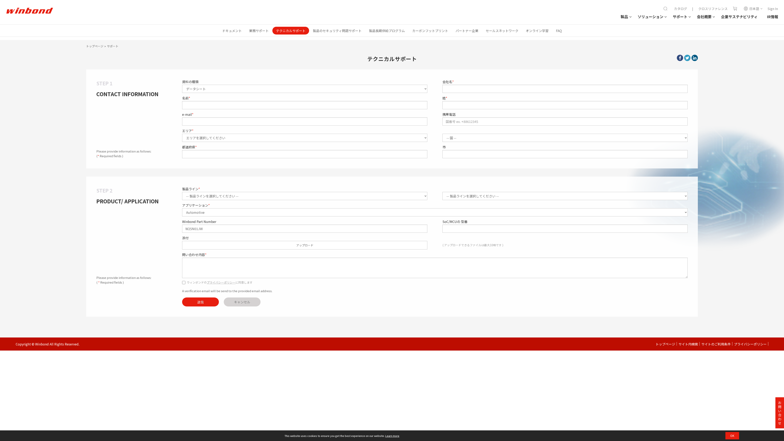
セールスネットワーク (502, 30)
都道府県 (189, 147)
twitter (687, 58)
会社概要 (704, 16)
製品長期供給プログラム (387, 30)
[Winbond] (29, 11)
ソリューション (650, 16)
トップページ (94, 46)
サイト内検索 (688, 344)
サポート (680, 16)
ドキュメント (232, 30)
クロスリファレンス (713, 8)
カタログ (680, 8)
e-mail (187, 114)
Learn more (392, 436)
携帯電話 (448, 114)
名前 (186, 98)
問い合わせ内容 (194, 255)
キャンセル (242, 302)
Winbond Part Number (199, 221)
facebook (680, 58)
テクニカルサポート (290, 30)
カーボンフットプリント (430, 30)
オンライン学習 (537, 30)
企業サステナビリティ (739, 16)
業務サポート (259, 30)
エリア (187, 131)
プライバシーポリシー (221, 282)
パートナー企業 (466, 30)
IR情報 (772, 16)
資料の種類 (190, 82)
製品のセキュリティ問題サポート (337, 30)
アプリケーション (196, 205)
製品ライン (191, 189)
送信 (200, 302)
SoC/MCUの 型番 (455, 221)
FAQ (559, 30)
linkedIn (695, 58)
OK (732, 436)
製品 (624, 16)
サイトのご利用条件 (716, 344)
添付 (185, 238)
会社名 (448, 82)
